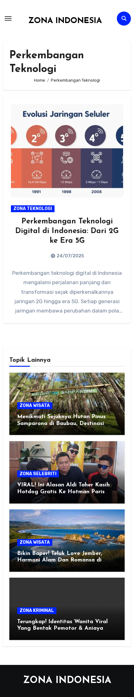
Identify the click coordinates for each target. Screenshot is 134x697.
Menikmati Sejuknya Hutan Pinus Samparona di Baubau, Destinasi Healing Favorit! (61, 423)
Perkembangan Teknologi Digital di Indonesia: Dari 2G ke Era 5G (67, 231)
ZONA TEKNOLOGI (32, 208)
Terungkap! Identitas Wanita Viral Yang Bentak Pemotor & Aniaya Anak (62, 628)
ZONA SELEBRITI (38, 473)
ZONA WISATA (35, 405)
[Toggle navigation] (8, 18)
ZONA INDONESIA (65, 21)
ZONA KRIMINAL (37, 610)
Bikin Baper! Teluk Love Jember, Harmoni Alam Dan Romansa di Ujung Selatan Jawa (59, 560)
